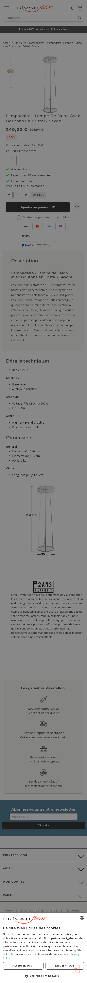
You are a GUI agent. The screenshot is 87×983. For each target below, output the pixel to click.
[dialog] (43, 948)
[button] (43, 976)
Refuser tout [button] (64, 965)
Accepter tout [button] (23, 965)
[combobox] (82, 918)
